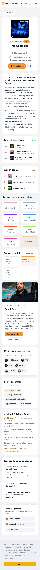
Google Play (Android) (16, 524)
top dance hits (11, 404)
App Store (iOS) (14, 519)
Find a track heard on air (13, 449)
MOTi (10, 365)
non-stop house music (14, 395)
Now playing (18, 66)
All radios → (29, 241)
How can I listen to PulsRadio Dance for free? (20, 468)
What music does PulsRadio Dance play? (20, 485)
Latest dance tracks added (13, 424)
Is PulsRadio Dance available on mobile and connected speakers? (20, 494)
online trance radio (13, 390)
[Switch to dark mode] (31, 4)
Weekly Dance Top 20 (11, 418)
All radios (9, 13)
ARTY (27, 360)
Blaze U (22, 365)
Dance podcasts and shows (13, 437)
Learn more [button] (8, 558)
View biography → (14, 340)
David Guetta (13, 360)
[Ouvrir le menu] (36, 3)
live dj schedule (25, 404)
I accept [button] (20, 564)
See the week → (31, 253)
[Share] (29, 65)
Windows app (14, 530)
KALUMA (12, 371)
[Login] (21, 4)
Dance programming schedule (15, 443)
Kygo (23, 371)
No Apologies (20, 46)
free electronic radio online (16, 399)
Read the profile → (14, 334)
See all (34, 170)
